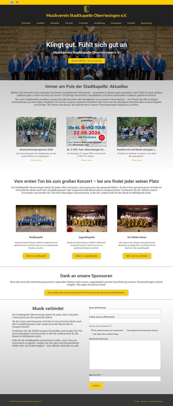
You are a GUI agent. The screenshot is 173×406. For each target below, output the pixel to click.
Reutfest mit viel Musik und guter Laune (137, 149)
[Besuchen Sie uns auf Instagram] (17, 2)
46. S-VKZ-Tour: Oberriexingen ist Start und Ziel (87, 149)
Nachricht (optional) (98, 339)
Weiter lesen (36, 160)
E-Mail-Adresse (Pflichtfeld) (101, 317)
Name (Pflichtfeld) (97, 308)
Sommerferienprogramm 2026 (36, 149)
